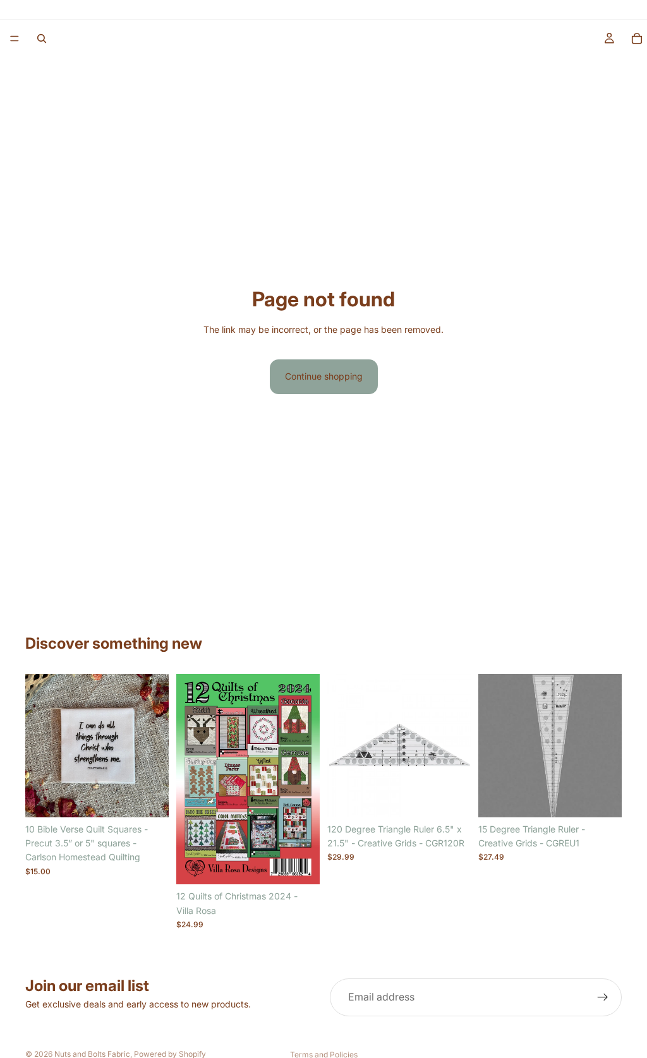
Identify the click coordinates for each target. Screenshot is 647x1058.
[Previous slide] (39, 745)
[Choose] (149, 797)
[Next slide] (155, 745)
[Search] (42, 38)
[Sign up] (603, 997)
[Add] (300, 865)
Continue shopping (324, 376)
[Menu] (14, 38)
